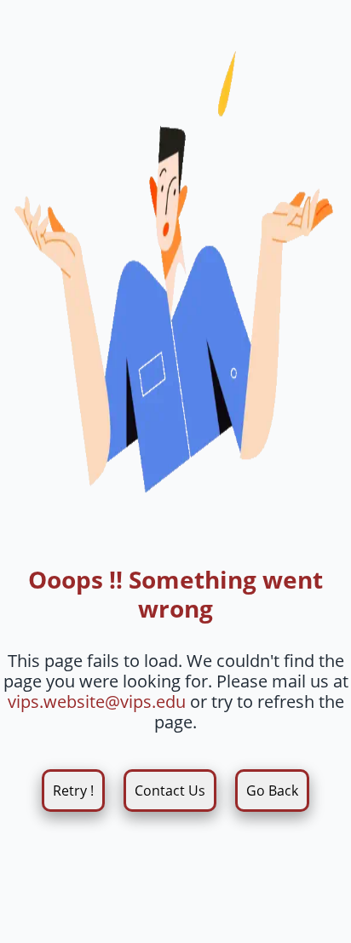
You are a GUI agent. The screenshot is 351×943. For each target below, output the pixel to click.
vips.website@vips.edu (97, 701)
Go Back (272, 790)
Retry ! (73, 790)
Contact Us (170, 790)
